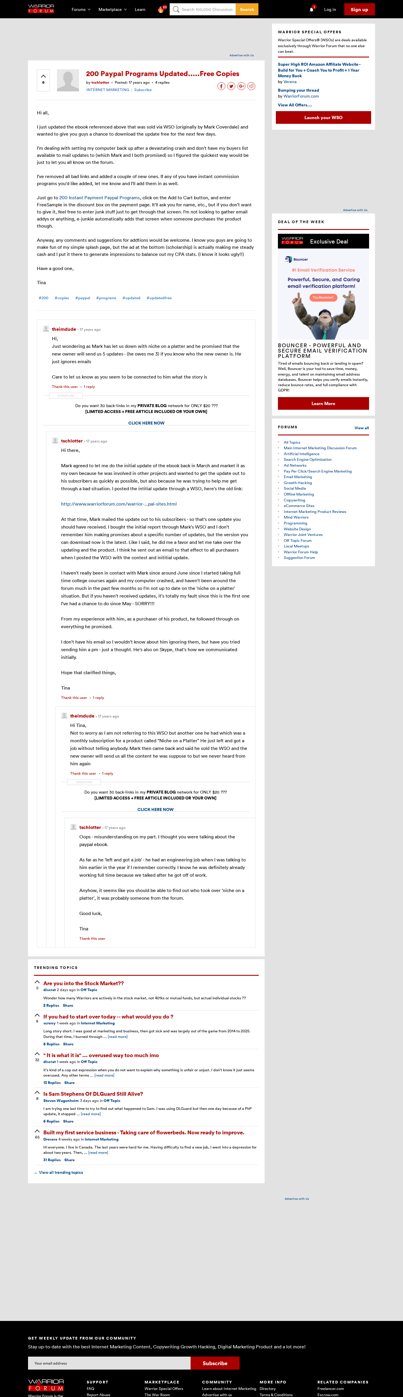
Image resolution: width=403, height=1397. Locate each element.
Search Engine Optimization (308, 459)
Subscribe (143, 89)
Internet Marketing (98, 1023)
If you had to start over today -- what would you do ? (108, 1016)
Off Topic (89, 990)
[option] (323, 322)
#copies (62, 298)
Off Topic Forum (298, 540)
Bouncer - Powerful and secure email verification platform (323, 350)
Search (247, 9)
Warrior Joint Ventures (303, 534)
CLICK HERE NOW (146, 423)
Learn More (323, 403)
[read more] (118, 1036)
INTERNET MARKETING (107, 89)
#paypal (82, 298)
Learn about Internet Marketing (229, 1388)
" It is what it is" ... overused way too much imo (101, 1055)
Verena (290, 81)
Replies (51, 1005)
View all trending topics (58, 1172)
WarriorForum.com (301, 96)
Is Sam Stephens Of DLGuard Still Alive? (93, 1093)
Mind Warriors (296, 517)
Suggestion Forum (299, 557)
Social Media (295, 488)
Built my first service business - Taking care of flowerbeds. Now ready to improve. (144, 1132)
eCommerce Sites (299, 505)
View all (362, 428)
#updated (131, 298)
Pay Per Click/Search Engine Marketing (318, 471)
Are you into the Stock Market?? (83, 983)
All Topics (292, 442)
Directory (268, 1388)
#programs (106, 298)
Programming (295, 523)
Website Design (297, 529)
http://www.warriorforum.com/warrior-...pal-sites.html (119, 504)
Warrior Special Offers (164, 1388)
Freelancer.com (330, 1388)
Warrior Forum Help (301, 551)
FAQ (90, 1388)
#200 (43, 298)
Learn (142, 9)
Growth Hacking (298, 482)
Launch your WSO (323, 117)
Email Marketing (298, 476)
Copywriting (294, 500)
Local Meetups (296, 546)
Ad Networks (295, 465)
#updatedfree (159, 298)
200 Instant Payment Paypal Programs (99, 197)
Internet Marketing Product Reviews (315, 511)
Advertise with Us (242, 55)
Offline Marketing (299, 494)
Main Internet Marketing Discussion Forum (320, 447)
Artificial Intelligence (302, 453)
